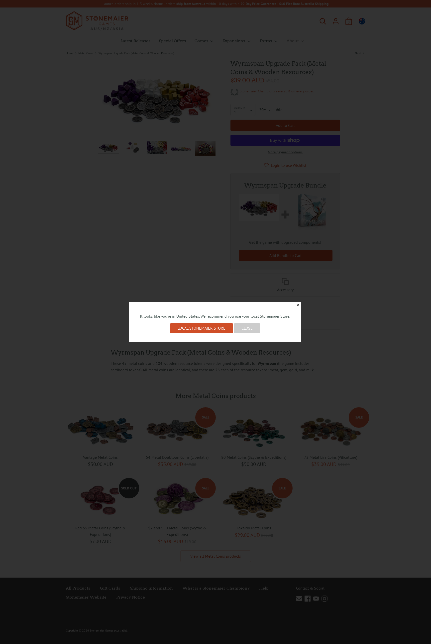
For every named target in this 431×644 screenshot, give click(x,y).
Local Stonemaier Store (201, 328)
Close (247, 328)
